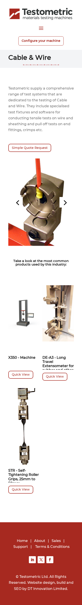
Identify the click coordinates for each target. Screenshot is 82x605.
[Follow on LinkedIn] (32, 559)
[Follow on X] (41, 559)
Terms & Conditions (52, 547)
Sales (56, 541)
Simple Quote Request (30, 148)
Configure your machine (41, 41)
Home (22, 541)
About (39, 541)
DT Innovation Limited (47, 589)
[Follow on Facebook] (49, 559)
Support (20, 547)
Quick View (21, 374)
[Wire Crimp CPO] (41, 202)
